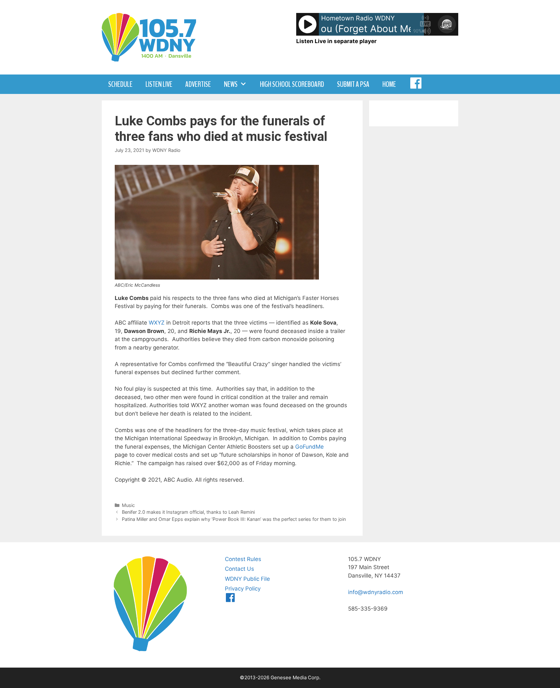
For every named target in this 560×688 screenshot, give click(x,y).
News (231, 84)
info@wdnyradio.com (375, 592)
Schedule (120, 84)
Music (128, 505)
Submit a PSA (353, 84)
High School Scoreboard (292, 84)
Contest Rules (243, 559)
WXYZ (157, 322)
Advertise (198, 84)
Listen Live (159, 84)
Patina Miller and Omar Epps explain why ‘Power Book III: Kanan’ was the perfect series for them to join (234, 519)
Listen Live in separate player (336, 41)
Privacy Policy (243, 588)
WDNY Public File (247, 579)
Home (389, 84)
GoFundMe (309, 446)
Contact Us (239, 569)
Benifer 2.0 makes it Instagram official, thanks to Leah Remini (188, 512)
